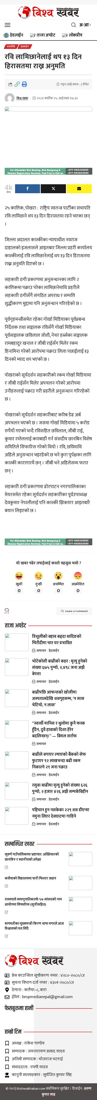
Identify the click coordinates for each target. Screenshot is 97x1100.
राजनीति (11, 46)
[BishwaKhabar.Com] (48, 12)
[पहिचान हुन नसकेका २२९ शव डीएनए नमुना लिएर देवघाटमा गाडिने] (16, 816)
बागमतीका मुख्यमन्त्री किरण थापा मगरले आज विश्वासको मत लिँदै (34, 926)
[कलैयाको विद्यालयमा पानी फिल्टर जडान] (80, 883)
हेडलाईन (25, 46)
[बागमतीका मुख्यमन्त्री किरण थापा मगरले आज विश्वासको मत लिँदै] (80, 928)
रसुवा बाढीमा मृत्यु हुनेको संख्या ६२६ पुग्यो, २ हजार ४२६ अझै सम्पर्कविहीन (60, 788)
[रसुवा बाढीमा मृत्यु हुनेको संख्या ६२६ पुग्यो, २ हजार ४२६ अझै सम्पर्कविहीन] (16, 791)
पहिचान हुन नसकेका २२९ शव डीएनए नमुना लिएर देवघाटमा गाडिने (60, 813)
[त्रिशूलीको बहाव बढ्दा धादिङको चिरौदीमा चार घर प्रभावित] (16, 642)
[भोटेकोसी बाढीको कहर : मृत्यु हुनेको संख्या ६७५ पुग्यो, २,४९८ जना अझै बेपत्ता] (16, 667)
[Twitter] (53, 188)
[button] (9, 25)
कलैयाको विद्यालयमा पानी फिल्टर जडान (30, 878)
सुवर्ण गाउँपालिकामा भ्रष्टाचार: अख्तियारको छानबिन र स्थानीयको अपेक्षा (32, 857)
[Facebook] (27, 188)
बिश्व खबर (22, 98)
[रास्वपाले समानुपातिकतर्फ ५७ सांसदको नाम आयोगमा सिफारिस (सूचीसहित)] (80, 904)
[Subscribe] (79, 188)
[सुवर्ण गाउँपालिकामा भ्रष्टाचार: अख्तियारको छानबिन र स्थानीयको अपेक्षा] (80, 859)
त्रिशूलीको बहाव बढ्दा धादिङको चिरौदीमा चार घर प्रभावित (56, 639)
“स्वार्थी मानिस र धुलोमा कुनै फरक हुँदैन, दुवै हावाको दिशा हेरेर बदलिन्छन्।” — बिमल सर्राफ (58, 730)
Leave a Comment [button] (76, 611)
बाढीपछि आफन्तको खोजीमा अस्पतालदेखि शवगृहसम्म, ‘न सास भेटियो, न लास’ (58, 699)
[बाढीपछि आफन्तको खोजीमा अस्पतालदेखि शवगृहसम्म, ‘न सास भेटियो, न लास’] (16, 698)
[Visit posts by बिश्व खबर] (10, 98)
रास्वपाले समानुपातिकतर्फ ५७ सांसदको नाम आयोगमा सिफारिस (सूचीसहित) (33, 901)
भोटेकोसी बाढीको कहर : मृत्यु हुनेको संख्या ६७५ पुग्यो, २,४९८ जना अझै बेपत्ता (59, 668)
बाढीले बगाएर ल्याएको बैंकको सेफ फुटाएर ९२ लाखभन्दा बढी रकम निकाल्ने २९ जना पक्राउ (59, 761)
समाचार (41, 650)
